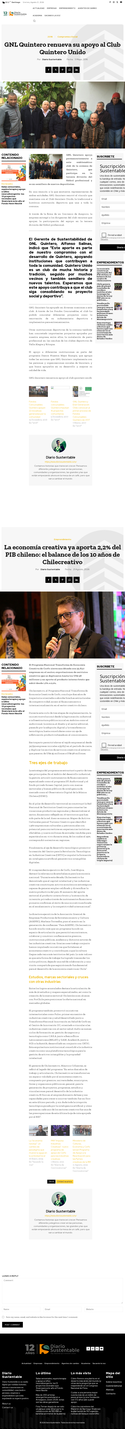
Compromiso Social (67, 37)
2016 (50, 37)
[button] (34, 21)
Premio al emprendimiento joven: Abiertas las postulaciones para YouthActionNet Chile (31, 501)
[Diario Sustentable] (61, 445)
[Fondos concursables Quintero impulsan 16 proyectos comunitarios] (60, 391)
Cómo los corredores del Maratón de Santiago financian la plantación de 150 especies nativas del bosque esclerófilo (86, 1410)
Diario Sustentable (52, 59)
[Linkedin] (76, 70)
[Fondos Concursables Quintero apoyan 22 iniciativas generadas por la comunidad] (38, 391)
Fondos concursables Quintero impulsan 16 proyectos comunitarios (60, 407)
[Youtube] (121, 2)
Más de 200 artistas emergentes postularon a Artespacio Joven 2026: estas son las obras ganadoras (50, 1398)
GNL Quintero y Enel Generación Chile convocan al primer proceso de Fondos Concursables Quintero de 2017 (82, 410)
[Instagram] (114, 2)
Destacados (7, 184)
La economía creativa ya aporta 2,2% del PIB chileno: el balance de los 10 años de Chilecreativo (104, 275)
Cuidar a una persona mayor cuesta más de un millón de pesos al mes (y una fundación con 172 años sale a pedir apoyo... (85, 1397)
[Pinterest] (62, 70)
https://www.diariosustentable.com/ (61, 462)
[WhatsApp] (69, 70)
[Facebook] (110, 2)
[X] (117, 2)
